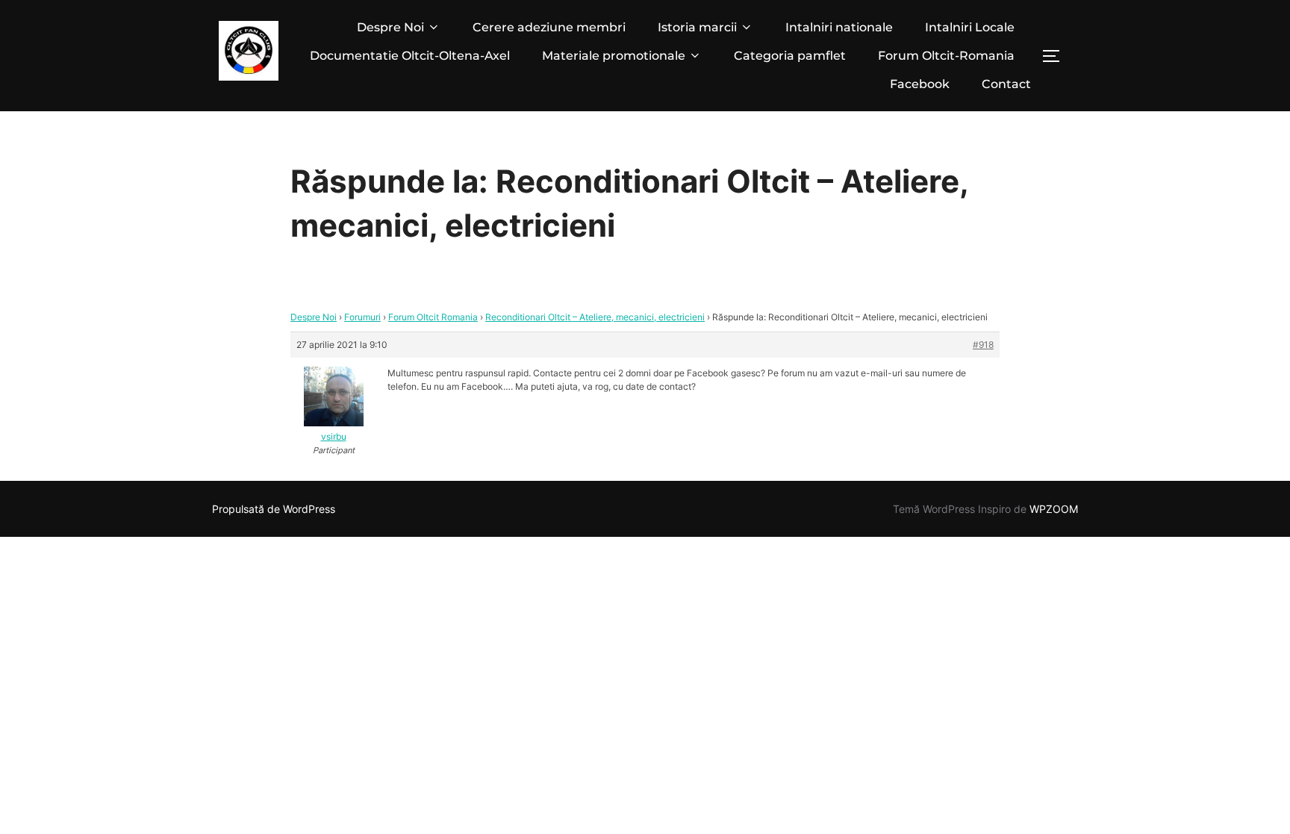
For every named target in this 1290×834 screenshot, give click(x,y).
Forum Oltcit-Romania (946, 56)
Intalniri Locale (970, 27)
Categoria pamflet (790, 56)
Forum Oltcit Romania (433, 317)
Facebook (920, 84)
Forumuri (362, 317)
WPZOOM (1053, 508)
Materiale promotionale (613, 56)
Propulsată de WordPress (273, 508)
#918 (983, 344)
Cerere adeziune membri (549, 27)
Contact (1006, 84)
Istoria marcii (697, 27)
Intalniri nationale (839, 27)
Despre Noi (390, 27)
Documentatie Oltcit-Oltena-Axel (410, 56)
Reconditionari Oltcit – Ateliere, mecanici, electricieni (595, 317)
